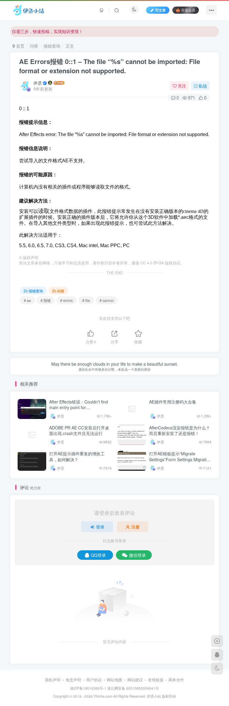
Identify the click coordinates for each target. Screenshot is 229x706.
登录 (100, 527)
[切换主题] (217, 668)
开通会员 (188, 10)
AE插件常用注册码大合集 (172, 402)
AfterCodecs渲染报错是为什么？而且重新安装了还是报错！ (179, 431)
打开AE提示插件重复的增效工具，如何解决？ (77, 456)
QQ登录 (98, 555)
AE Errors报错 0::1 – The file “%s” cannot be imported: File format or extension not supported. (109, 66)
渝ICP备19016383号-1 (88, 688)
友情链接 (155, 679)
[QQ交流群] (217, 655)
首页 (19, 46)
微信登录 (137, 555)
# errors (66, 300)
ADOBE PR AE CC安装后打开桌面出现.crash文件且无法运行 (79, 431)
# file (86, 300)
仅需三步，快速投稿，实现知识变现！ (47, 31)
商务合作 (176, 679)
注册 (135, 527)
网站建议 (135, 679)
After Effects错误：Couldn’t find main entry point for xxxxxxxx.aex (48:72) (78, 407)
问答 (34, 46)
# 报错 (46, 300)
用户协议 (94, 679)
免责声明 (73, 679)
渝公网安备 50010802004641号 (133, 688)
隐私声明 (53, 679)
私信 (203, 86)
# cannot (107, 300)
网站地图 (114, 679)
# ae (27, 300)
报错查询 (52, 46)
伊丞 (37, 83)
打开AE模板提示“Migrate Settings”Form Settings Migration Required (180, 459)
